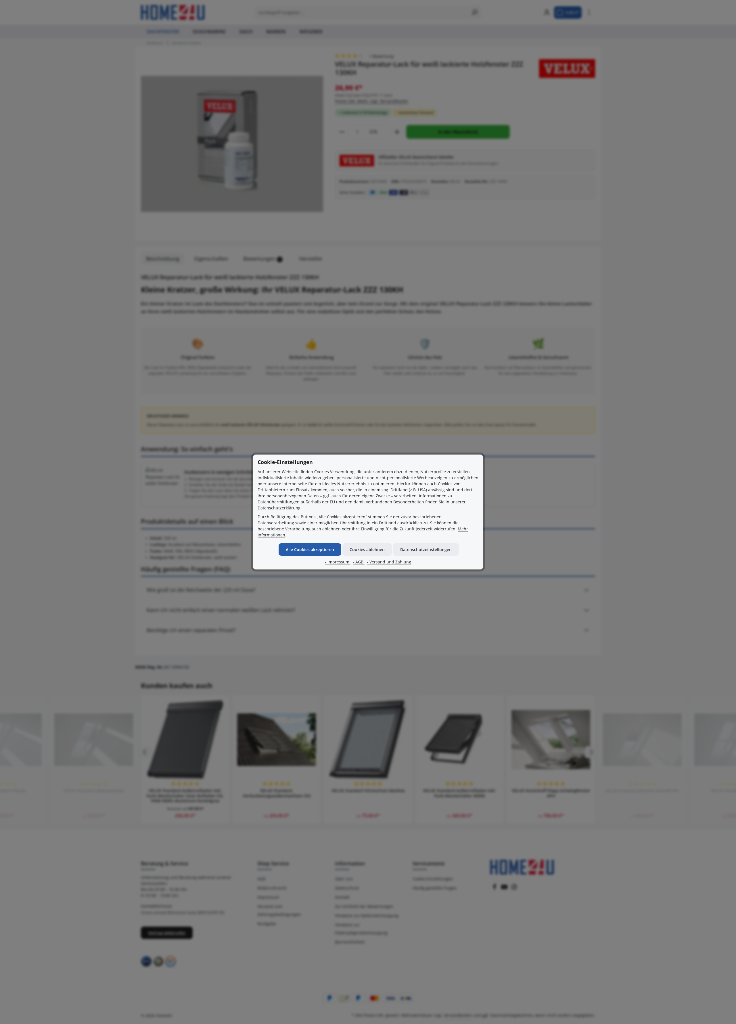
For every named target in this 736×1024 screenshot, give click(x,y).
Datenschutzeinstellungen (426, 549)
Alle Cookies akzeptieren (310, 549)
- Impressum (337, 562)
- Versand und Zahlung (389, 562)
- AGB (359, 562)
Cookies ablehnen (367, 549)
